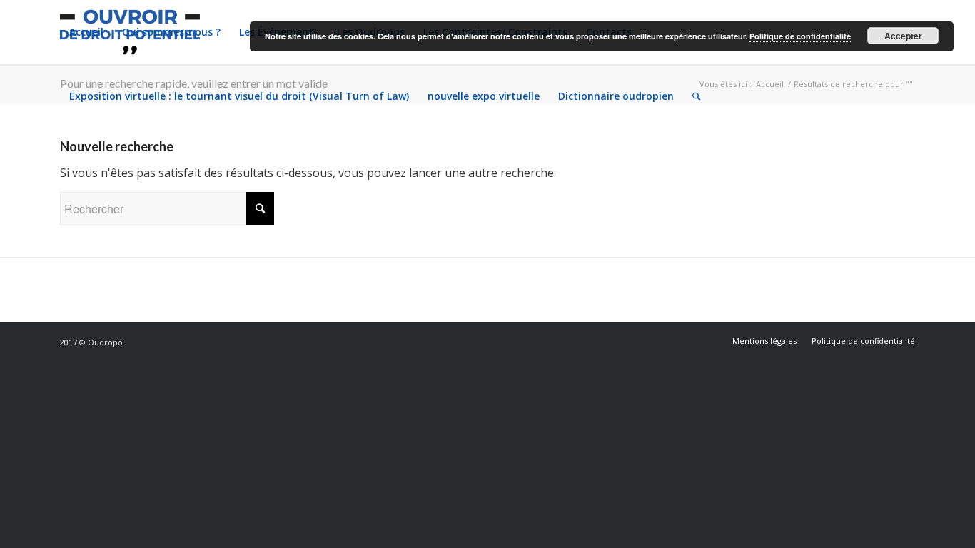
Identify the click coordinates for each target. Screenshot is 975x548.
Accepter (903, 35)
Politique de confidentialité (800, 36)
